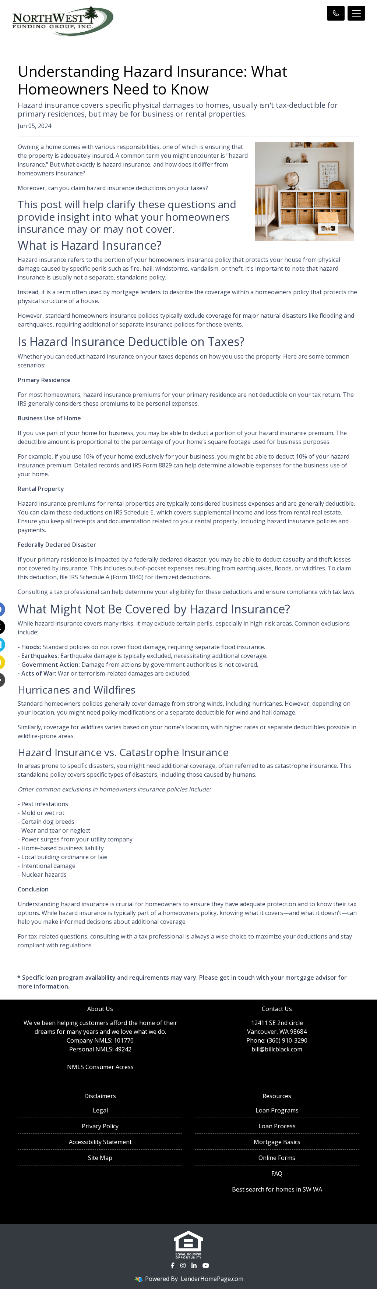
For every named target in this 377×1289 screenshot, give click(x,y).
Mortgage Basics (277, 1142)
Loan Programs (277, 1110)
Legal (100, 1110)
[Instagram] (183, 1265)
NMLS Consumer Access (100, 1067)
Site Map (100, 1158)
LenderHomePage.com (212, 1279)
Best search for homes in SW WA (277, 1189)
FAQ (276, 1173)
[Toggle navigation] (356, 13)
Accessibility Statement (100, 1142)
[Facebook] (173, 1265)
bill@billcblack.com (276, 1049)
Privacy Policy (100, 1126)
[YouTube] (205, 1265)
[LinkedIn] (194, 1265)
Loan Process (277, 1126)
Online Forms (276, 1158)
